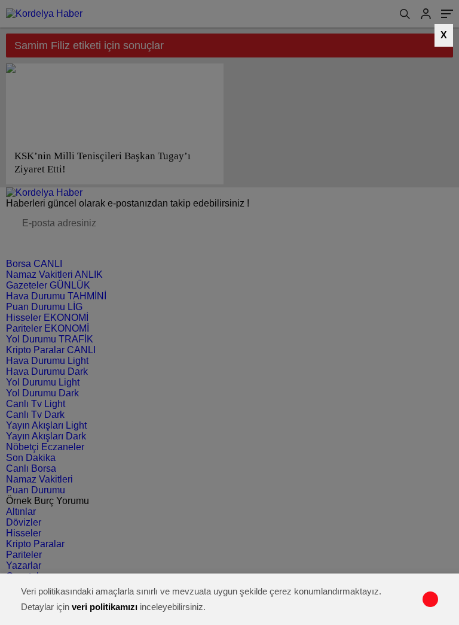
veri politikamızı (104, 607)
